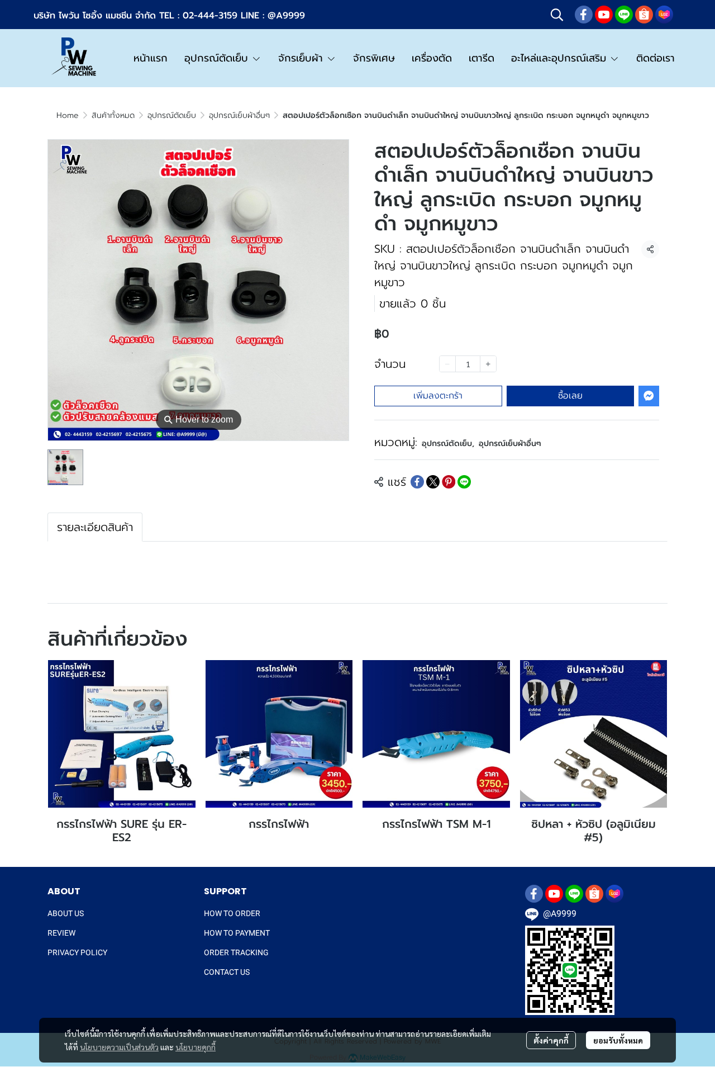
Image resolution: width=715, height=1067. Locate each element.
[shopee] (644, 14)
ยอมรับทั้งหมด (618, 1040)
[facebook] (584, 14)
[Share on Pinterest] (448, 482)
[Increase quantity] (488, 364)
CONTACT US (227, 972)
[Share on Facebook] (417, 482)
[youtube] (604, 14)
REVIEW (61, 932)
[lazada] (664, 14)
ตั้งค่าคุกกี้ (551, 1040)
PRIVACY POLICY (77, 952)
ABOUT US (65, 913)
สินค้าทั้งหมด (113, 115)
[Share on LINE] (464, 482)
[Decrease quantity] (447, 364)
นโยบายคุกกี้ (195, 1047)
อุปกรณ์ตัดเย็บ (171, 115)
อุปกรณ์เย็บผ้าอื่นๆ (239, 115)
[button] (556, 14)
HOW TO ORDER (232, 913)
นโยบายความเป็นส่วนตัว (119, 1047)
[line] (624, 14)
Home (67, 115)
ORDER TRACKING (236, 952)
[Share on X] (433, 482)
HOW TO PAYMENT (237, 932)
